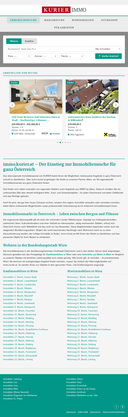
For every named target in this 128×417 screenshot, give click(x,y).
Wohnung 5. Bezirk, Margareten (83, 292)
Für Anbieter (64, 27)
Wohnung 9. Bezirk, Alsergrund (82, 307)
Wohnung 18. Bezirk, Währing (82, 340)
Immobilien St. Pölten (13, 399)
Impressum (71, 412)
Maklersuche (54, 20)
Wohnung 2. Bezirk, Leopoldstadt (83, 281)
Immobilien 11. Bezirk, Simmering (19, 314)
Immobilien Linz (10, 382)
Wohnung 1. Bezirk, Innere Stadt (83, 277)
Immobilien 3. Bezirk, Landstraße (19, 284)
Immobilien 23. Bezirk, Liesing (18, 359)
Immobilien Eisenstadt (76, 385)
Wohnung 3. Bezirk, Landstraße (82, 284)
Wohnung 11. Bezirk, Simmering (83, 314)
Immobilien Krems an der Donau (80, 389)
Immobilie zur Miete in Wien (96, 254)
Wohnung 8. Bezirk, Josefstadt (82, 303)
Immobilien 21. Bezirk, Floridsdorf (19, 352)
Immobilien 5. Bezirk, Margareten (19, 292)
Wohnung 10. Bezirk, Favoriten (82, 310)
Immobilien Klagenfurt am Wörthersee (20, 395)
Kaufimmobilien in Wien (58, 254)
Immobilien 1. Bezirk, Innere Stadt (20, 277)
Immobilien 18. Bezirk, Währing (18, 340)
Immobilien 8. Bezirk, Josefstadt (18, 303)
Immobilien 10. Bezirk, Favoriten (19, 310)
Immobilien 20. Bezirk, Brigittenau (19, 348)
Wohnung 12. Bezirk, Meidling (82, 318)
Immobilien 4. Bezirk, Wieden (17, 288)
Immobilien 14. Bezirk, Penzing (18, 325)
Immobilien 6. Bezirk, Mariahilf (18, 295)
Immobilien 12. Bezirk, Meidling (18, 318)
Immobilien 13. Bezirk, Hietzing (18, 322)
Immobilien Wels (10, 389)
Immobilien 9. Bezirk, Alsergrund (19, 307)
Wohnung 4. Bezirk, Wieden (81, 288)
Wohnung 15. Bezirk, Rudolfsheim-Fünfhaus (89, 329)
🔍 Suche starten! (108, 56)
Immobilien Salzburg (12, 379)
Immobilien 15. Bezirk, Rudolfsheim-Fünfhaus (25, 329)
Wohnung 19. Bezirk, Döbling (81, 344)
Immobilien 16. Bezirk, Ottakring (19, 333)
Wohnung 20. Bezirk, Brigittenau (83, 348)
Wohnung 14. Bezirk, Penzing (81, 325)
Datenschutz (95, 412)
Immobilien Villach (74, 379)
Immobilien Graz (10, 385)
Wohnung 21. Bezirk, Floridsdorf (83, 352)
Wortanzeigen (83, 20)
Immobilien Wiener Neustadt (16, 392)
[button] (12, 105)
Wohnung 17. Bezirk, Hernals (81, 337)
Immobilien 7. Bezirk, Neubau (17, 299)
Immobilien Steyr (74, 382)
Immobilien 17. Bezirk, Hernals (18, 337)
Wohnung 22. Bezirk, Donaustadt (83, 355)
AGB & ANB (83, 412)
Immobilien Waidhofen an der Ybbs (82, 395)
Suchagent (109, 20)
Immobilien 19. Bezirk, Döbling (18, 344)
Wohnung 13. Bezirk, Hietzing (81, 322)
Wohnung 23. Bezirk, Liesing (81, 359)
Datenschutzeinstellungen (114, 412)
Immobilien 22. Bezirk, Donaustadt (20, 355)
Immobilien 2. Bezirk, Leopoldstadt (20, 281)
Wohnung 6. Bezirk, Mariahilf (81, 295)
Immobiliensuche (23, 20)
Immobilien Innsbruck (76, 392)
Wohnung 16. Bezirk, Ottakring (82, 333)
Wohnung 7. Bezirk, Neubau (81, 299)
